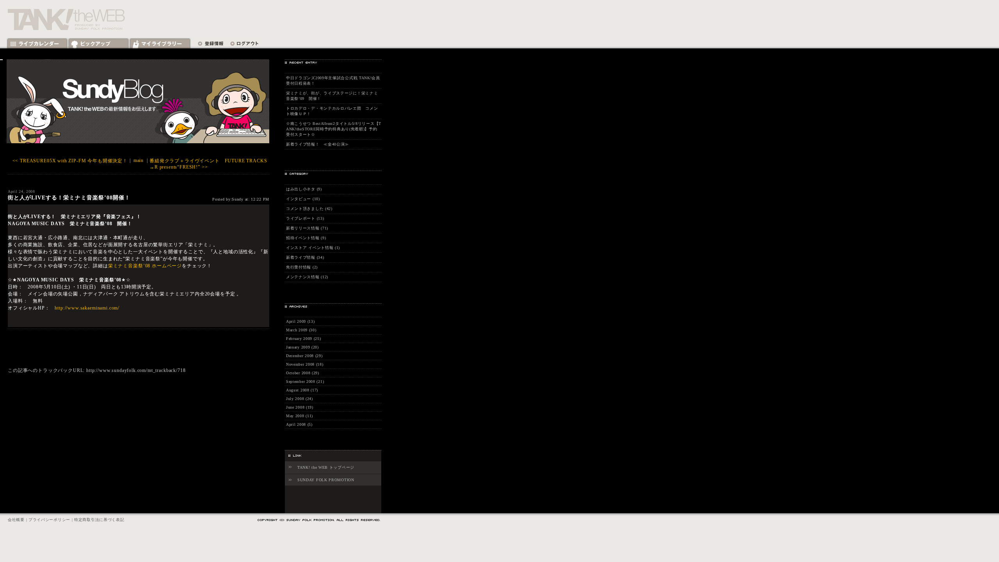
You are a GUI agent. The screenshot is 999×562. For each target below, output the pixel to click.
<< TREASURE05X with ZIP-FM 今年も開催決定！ (70, 161)
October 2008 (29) (302, 373)
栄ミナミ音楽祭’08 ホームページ (145, 266)
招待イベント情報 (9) (306, 238)
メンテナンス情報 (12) (307, 277)
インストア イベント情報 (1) (313, 247)
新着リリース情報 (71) (307, 228)
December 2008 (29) (304, 356)
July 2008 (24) (299, 399)
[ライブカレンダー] (37, 43)
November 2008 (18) (305, 364)
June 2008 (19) (299, 407)
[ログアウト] (242, 43)
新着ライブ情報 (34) (305, 257)
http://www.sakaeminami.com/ (87, 308)
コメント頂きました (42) (309, 208)
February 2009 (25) (303, 338)
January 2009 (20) (302, 347)
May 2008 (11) (299, 416)
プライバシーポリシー (49, 520)
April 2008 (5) (299, 424)
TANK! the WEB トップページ (325, 467)
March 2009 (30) (301, 330)
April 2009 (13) (300, 321)
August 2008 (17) (302, 390)
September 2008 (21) (305, 381)
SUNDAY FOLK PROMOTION (325, 480)
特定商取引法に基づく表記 (99, 520)
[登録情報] (210, 43)
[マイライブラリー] (160, 43)
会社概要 (16, 520)
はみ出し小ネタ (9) (304, 189)
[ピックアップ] (98, 43)
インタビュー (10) (303, 199)
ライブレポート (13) (305, 218)
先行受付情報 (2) (302, 267)
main (138, 160)
